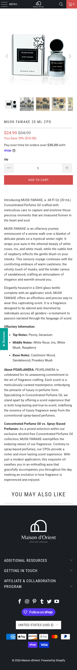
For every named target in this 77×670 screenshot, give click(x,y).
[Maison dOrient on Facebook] (19, 602)
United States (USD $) (35, 625)
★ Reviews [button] (4, 339)
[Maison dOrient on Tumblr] (42, 602)
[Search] (61, 4)
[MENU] (2, 4)
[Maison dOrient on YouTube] (57, 602)
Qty (6, 159)
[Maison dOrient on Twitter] (49, 602)
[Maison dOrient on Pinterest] (34, 602)
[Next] (69, 56)
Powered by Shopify (53, 660)
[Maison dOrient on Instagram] (27, 602)
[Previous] (7, 56)
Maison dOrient (30, 660)
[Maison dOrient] (38, 4)
